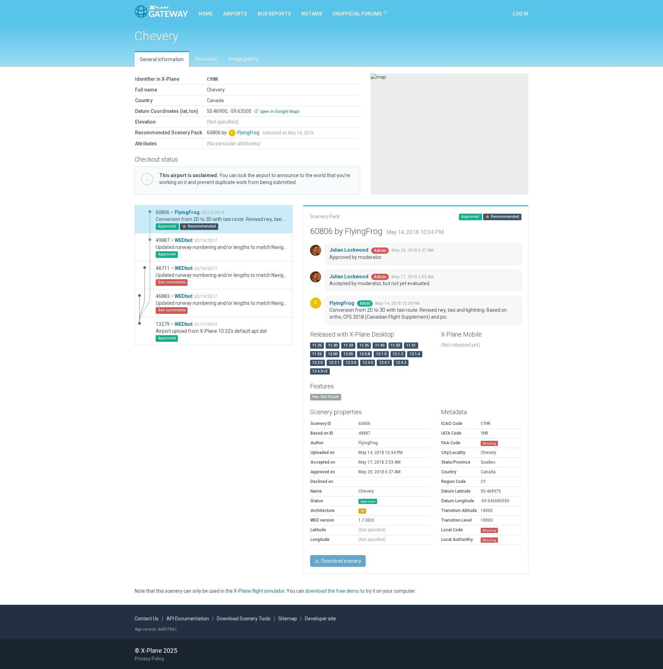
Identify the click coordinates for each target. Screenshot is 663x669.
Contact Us (146, 618)
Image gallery (243, 59)
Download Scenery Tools (243, 618)
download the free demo (332, 591)
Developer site (320, 618)
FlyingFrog (248, 132)
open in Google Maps (279, 111)
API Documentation (187, 618)
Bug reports (274, 14)
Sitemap (287, 618)
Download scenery (340, 561)
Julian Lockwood (349, 250)
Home (206, 14)
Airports (235, 14)
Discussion (206, 59)
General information (162, 59)
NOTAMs (311, 14)
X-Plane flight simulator (259, 591)
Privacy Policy (149, 658)
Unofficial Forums (357, 14)
